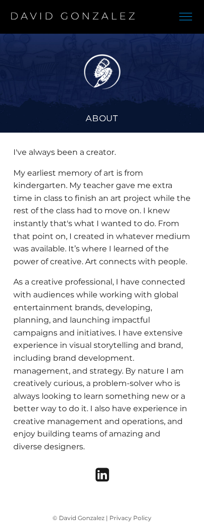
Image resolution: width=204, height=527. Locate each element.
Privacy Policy (130, 518)
